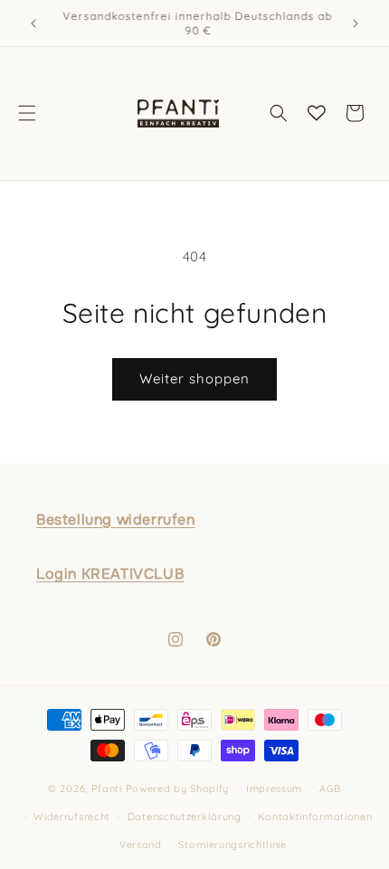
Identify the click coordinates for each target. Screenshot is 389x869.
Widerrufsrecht (71, 816)
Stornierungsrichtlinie (232, 844)
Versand (140, 844)
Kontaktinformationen (315, 816)
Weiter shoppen (194, 378)
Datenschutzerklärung (185, 816)
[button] (27, 113)
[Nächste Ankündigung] (355, 23)
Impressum (274, 788)
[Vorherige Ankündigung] (33, 23)
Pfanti (106, 788)
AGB (330, 788)
